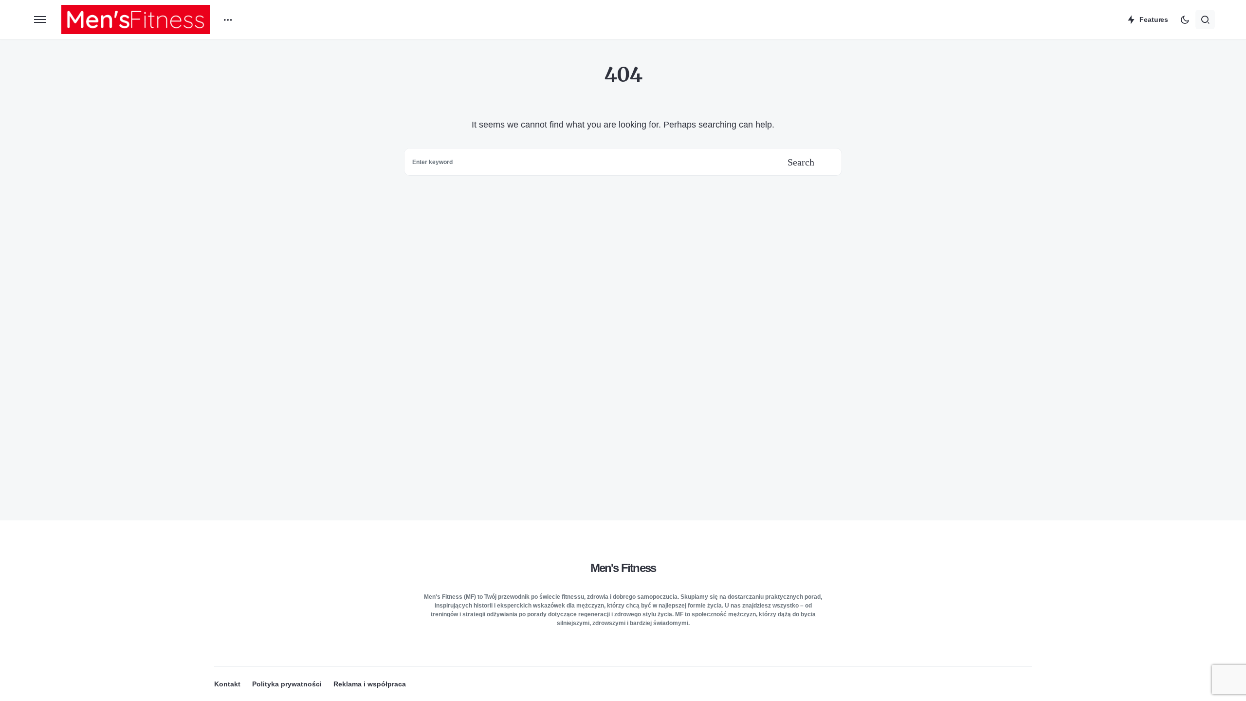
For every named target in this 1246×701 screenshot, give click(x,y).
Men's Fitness (623, 567)
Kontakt (227, 684)
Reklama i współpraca (369, 684)
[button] (40, 19)
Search (801, 162)
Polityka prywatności (287, 684)
